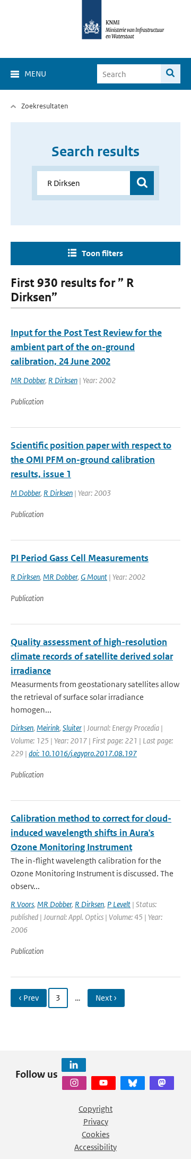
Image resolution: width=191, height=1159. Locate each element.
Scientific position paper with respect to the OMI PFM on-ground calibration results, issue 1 (91, 459)
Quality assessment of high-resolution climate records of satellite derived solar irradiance (92, 656)
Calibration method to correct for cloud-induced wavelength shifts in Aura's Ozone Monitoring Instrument (91, 833)
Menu (35, 74)
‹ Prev (29, 998)
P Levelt (119, 904)
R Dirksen (62, 380)
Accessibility (95, 1147)
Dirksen (22, 728)
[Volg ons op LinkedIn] (73, 1065)
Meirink (48, 728)
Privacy (95, 1121)
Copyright (95, 1109)
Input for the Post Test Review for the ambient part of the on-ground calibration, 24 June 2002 (86, 347)
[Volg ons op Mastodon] (161, 1083)
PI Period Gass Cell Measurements (80, 558)
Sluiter (72, 728)
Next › (106, 998)
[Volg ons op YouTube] (103, 1083)
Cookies (95, 1134)
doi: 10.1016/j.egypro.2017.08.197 (83, 753)
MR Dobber (28, 380)
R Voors (22, 904)
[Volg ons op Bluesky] (132, 1083)
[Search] (170, 73)
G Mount (94, 577)
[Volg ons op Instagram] (74, 1083)
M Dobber (25, 493)
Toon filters (102, 253)
